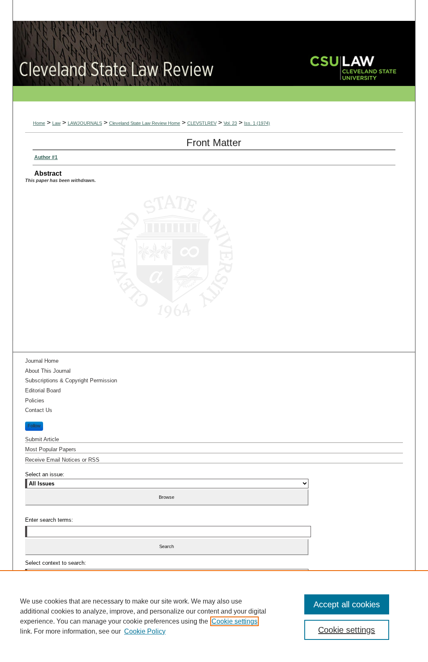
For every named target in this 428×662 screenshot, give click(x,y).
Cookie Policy (145, 631)
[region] (214, 616)
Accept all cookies (346, 604)
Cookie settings (234, 621)
